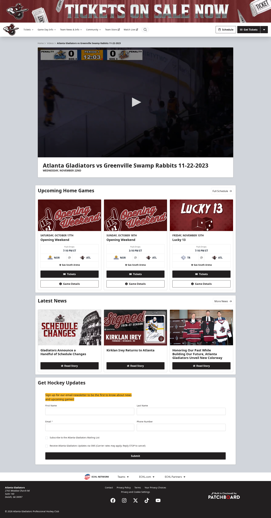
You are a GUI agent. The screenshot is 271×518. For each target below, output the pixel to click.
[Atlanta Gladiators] (11, 29)
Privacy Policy (124, 487)
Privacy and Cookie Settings (135, 491)
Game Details (71, 284)
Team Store (111, 29)
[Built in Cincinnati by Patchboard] (224, 495)
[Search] (145, 29)
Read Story (71, 366)
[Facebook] (113, 500)
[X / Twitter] (135, 500)
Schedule (227, 29)
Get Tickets (251, 29)
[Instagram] (124, 500)
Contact (109, 487)
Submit (135, 456)
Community (92, 29)
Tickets (27, 29)
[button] (135, 102)
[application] (135, 102)
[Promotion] (135, 11)
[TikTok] (146, 500)
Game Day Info (45, 29)
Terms (137, 487)
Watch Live (129, 29)
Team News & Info (69, 29)
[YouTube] (158, 500)
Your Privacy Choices (155, 487)
